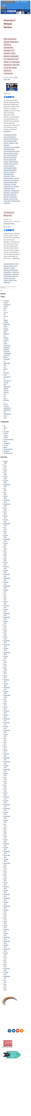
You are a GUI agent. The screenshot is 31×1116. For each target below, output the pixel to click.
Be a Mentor (24, 2)
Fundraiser (7, 443)
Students (6, 451)
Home (7, 1092)
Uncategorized (8, 135)
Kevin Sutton (13, 164)
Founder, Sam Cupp (11, 1088)
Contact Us (8, 1077)
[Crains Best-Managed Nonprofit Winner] (7, 1047)
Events (7, 1079)
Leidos (6, 166)
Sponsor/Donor (8, 449)
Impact (7, 1094)
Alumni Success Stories (6, 435)
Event (5, 441)
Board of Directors (10, 1071)
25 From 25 (5, 427)
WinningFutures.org (15, 1107)
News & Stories (9, 1098)
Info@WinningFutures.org (9, 1017)
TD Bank (16, 186)
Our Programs (9, 1100)
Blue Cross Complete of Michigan (10, 137)
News (16, 264)
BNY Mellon (14, 139)
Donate (17, 2)
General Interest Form (11, 1075)
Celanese (11, 143)
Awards (7, 1069)
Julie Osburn (14, 270)
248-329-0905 (6, 1015)
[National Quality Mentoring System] (12, 1058)
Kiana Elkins (7, 272)
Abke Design (15, 1113)
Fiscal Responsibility (11, 1081)
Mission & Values (10, 1096)
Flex (5, 155)
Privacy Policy (9, 1104)
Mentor (6, 445)
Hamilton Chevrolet (10, 157)
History (7, 1090)
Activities (6, 431)
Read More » (8, 131)
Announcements (9, 264)
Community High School (11, 151)
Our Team (8, 1102)
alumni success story (10, 266)
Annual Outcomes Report (12, 1067)
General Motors (12, 155)
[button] (15, 11)
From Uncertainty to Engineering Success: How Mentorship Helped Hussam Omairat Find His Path (7, 386)
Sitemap (4, 1111)
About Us (8, 1065)
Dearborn (7, 268)
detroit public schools (11, 153)
